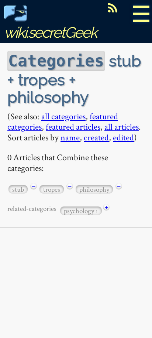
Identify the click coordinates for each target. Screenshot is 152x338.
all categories (63, 116)
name (70, 137)
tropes (51, 189)
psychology (81, 210)
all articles (121, 126)
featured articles (73, 126)
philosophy (94, 189)
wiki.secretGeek (50, 32)
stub (18, 189)
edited (123, 137)
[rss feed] (112, 8)
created (96, 137)
